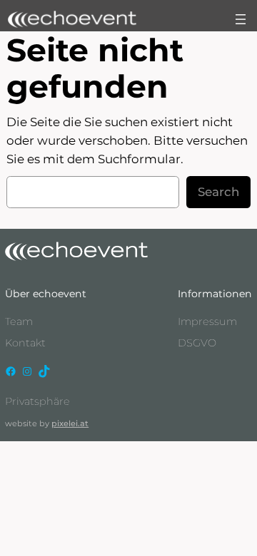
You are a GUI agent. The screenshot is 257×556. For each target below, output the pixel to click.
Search (218, 192)
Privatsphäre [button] (37, 401)
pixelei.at (70, 423)
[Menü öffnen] (240, 19)
